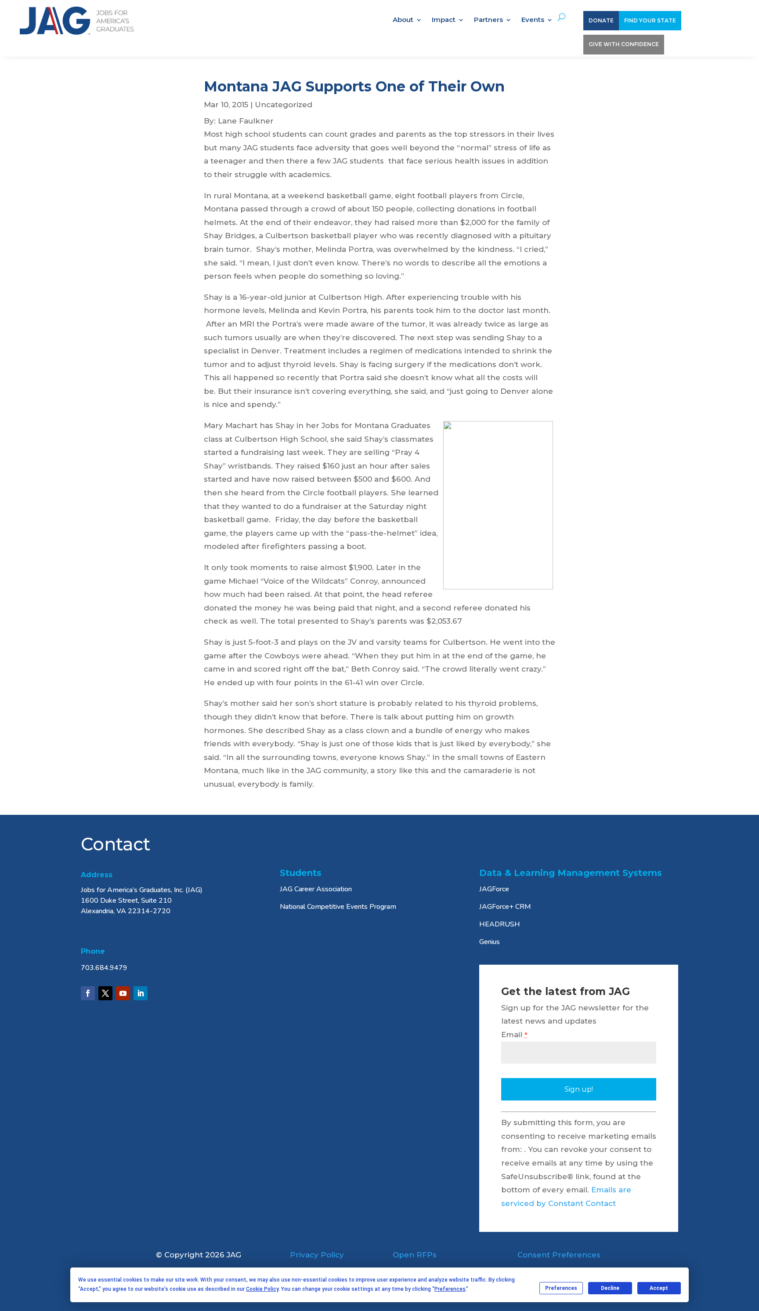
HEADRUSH (499, 924)
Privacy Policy (317, 1254)
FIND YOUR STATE (650, 20)
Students (301, 873)
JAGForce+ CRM (505, 907)
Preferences (561, 1288)
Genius (489, 942)
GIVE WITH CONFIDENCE (624, 44)
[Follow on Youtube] (123, 993)
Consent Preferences (558, 1254)
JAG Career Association (316, 889)
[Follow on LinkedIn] (141, 993)
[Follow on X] (105, 993)
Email (514, 1034)
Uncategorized (283, 104)
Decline (610, 1288)
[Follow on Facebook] (88, 993)
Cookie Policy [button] (262, 1289)
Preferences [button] (450, 1289)
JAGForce (494, 889)
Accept (659, 1288)
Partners (488, 20)
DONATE (601, 20)
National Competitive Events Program (338, 907)
